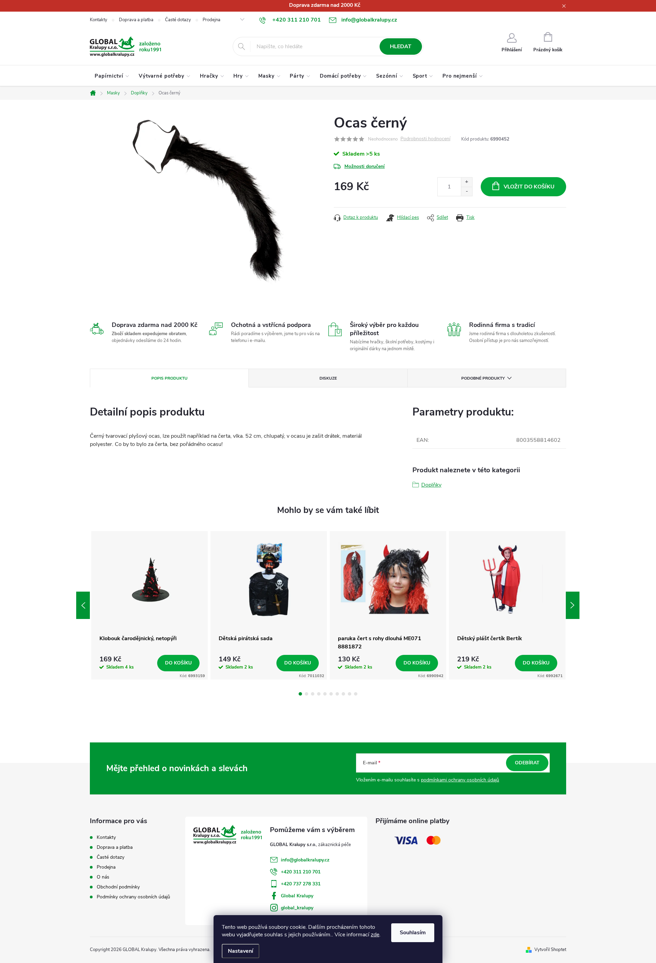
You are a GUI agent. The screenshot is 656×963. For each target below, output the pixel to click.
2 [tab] (306, 694)
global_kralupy (297, 908)
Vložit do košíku (529, 186)
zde (375, 934)
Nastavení (240, 951)
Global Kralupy (297, 896)
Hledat (400, 46)
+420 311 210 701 (300, 872)
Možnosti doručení (364, 166)
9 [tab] (349, 694)
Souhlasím (413, 932)
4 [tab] (318, 694)
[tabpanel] (149, 605)
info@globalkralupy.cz (305, 860)
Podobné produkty (483, 378)
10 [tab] (355, 694)
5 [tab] (325, 694)
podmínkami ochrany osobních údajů (460, 780)
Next (572, 605)
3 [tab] (312, 694)
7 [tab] (337, 694)
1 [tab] (300, 694)
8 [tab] (343, 694)
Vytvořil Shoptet (550, 950)
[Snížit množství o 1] (466, 191)
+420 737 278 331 (300, 884)
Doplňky (431, 485)
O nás (103, 877)
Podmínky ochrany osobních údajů (133, 897)
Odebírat (527, 763)
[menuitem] (112, 76)
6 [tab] (331, 694)
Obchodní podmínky (118, 887)
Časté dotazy (178, 20)
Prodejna (211, 20)
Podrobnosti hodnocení (425, 139)
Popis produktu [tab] (169, 378)
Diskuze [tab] (328, 378)
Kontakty (98, 20)
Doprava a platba (136, 20)
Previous (83, 605)
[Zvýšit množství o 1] (466, 182)
